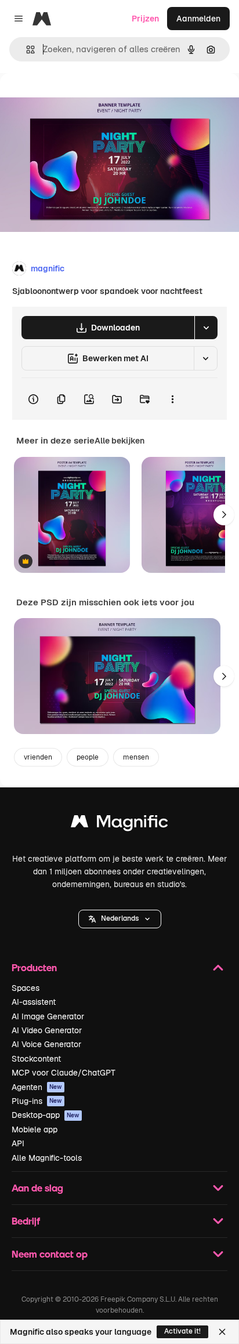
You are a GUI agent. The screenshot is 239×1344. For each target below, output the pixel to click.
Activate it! (182, 1331)
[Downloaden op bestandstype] (206, 327)
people (88, 757)
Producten (34, 967)
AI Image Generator (48, 1016)
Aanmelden (198, 18)
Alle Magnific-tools (47, 1158)
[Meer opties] (172, 399)
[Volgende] (223, 515)
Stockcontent (36, 1059)
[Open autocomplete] (26, 49)
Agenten (37, 1087)
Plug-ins (37, 1101)
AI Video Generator (47, 1030)
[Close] (222, 1332)
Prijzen (145, 18)
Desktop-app (45, 1115)
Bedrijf (26, 1221)
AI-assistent (34, 1002)
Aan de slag (37, 1188)
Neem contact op (50, 1254)
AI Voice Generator (46, 1044)
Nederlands (120, 918)
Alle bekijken (119, 440)
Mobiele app (34, 1129)
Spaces (25, 988)
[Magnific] (119, 824)
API (18, 1143)
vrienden (38, 757)
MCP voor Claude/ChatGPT (63, 1072)
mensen (136, 757)
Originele (76, 99)
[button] (119, 919)
